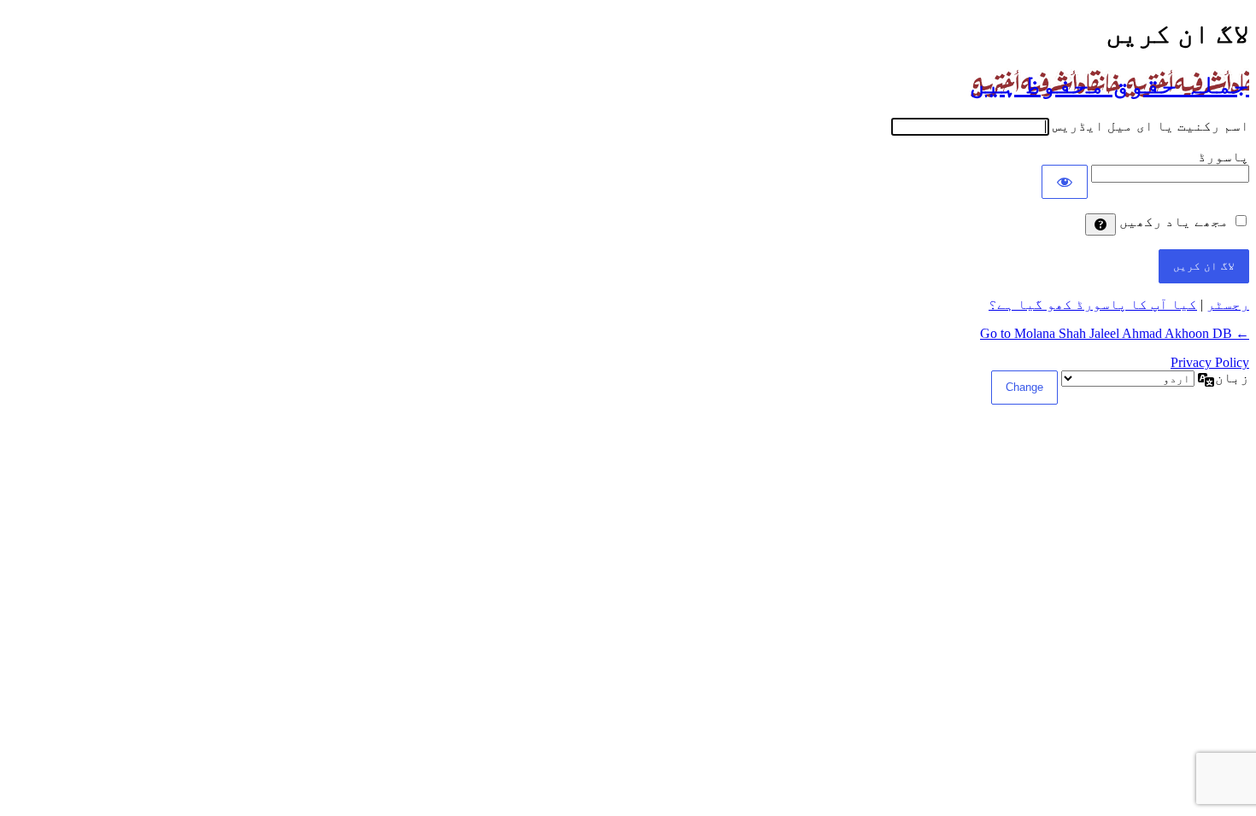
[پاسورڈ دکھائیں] (1065, 182)
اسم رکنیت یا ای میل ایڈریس (1151, 126)
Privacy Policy (1210, 362)
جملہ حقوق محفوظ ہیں (1109, 83)
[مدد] (1100, 224)
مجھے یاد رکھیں (1174, 221)
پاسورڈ (1223, 156)
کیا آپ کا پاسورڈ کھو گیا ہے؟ (1093, 304)
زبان (1232, 377)
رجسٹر (1227, 304)
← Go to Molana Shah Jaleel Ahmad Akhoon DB (1114, 333)
